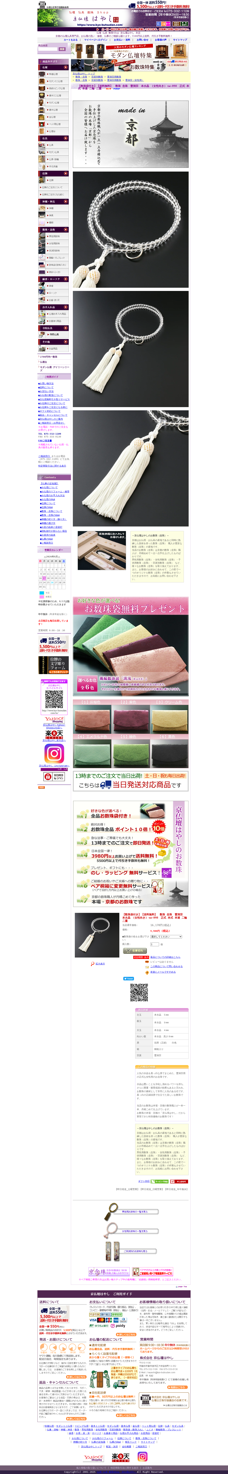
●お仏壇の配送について (50, 395)
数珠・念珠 (81, 76)
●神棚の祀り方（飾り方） (53, 519)
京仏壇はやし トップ (84, 73)
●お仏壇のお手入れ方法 (52, 495)
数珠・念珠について (146, 1438)
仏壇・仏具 (63, 769)
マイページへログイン (95, 39)
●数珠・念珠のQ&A (50, 515)
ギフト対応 (144, 1181)
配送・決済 (112, 1446)
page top (182, 1286)
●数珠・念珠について (51, 511)
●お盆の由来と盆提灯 (51, 527)
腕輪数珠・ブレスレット (168, 1429)
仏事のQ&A (115, 1442)
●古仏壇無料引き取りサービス (54, 399)
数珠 (77, 1429)
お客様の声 (161, 39)
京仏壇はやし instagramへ (54, 765)
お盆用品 (145, 1433)
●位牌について (47, 503)
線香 (71, 1433)
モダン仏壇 (113, 1426)
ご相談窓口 (44, 456)
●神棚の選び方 (47, 523)
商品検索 (43, 45)
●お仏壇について (49, 487)
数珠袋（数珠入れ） (133, 1429)
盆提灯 (155, 1433)
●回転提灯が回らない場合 (53, 531)
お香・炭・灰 (83, 1433)
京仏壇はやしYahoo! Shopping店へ (54, 726)
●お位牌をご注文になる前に (53, 407)
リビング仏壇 (82, 1426)
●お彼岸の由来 (47, 535)
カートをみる (71, 39)
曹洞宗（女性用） (134, 80)
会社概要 (126, 1446)
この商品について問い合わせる (166, 966)
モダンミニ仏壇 (64, 1426)
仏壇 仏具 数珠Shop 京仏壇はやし (117, 1472)
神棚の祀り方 (80, 1442)
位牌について (124, 1438)
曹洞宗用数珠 (114, 76)
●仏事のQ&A (46, 539)
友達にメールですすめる (163, 972)
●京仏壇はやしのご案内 (50, 419)
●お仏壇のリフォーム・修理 (54, 491)
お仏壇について (80, 1438)
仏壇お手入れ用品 (129, 1433)
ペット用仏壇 (149, 1426)
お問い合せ (142, 39)
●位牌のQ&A (46, 507)
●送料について (46, 387)
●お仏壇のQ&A (47, 499)
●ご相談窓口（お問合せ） (51, 423)
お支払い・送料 (122, 39)
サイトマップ (180, 39)
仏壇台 (43, 362)
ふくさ (149, 1429)
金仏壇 (136, 1426)
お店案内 (147, 1467)
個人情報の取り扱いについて (91, 1467)
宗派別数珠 (97, 76)
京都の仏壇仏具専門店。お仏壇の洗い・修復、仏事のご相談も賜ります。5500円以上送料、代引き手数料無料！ (114, 36)
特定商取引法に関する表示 (52, 465)
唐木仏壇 (125, 1426)
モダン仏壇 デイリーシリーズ (54, 369)
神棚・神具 (66, 1429)
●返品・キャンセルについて (53, 415)
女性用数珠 (101, 1429)
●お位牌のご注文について (51, 403)
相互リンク (131, 1442)
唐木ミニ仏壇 (98, 1426)
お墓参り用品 (111, 1433)
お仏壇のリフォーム (102, 1438)
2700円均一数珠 (48, 356)
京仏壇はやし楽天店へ (54, 740)
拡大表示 (100, 963)
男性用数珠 (87, 1429)
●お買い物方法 (46, 383)
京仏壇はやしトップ (91, 1446)
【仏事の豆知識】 (49, 483)
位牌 (160, 1426)
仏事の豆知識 (98, 1442)
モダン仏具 (177, 1426)
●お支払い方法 (46, 391)
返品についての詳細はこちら (165, 957)
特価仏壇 (49, 1426)
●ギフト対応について (49, 411)
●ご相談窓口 (46, 542)
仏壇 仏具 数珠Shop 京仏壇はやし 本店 (118, 32)
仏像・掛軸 (52, 1429)
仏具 (167, 1426)
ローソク (96, 1433)
